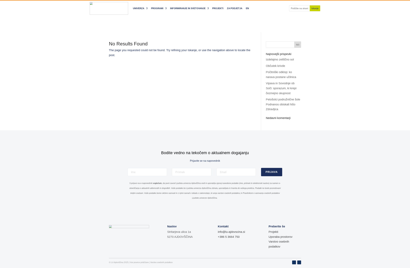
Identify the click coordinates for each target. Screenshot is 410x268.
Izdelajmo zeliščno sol (280, 59)
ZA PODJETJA (234, 8)
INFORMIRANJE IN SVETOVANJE (187, 8)
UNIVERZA (138, 8)
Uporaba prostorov (280, 236)
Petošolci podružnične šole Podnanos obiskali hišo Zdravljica (283, 104)
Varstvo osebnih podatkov (161, 262)
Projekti (273, 231)
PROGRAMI (157, 8)
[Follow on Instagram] (299, 262)
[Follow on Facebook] (294, 262)
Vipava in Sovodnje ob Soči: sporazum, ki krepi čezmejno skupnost (281, 88)
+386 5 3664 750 (229, 236)
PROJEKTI (217, 8)
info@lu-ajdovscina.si (231, 231)
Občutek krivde (275, 65)
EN (247, 8)
